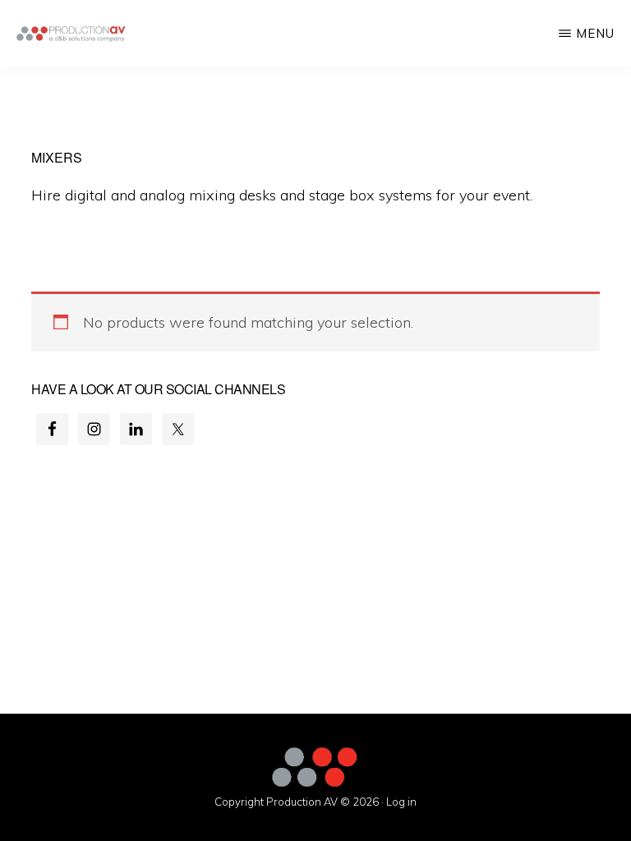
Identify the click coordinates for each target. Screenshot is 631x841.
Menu (595, 33)
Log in (401, 801)
